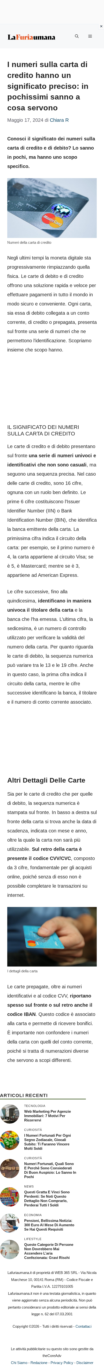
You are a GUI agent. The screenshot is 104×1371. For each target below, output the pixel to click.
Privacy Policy (62, 1363)
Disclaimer (84, 1363)
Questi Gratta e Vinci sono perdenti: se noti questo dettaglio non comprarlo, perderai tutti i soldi (47, 1198)
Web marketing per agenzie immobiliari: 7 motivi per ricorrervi (47, 1115)
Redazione (38, 1363)
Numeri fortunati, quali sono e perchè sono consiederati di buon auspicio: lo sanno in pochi (50, 1170)
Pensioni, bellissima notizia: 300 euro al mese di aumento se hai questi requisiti (49, 1225)
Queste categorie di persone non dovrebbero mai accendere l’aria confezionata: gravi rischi (48, 1251)
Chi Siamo (19, 1363)
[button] (76, 36)
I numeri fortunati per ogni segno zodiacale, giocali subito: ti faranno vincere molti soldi (47, 1141)
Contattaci (83, 1326)
